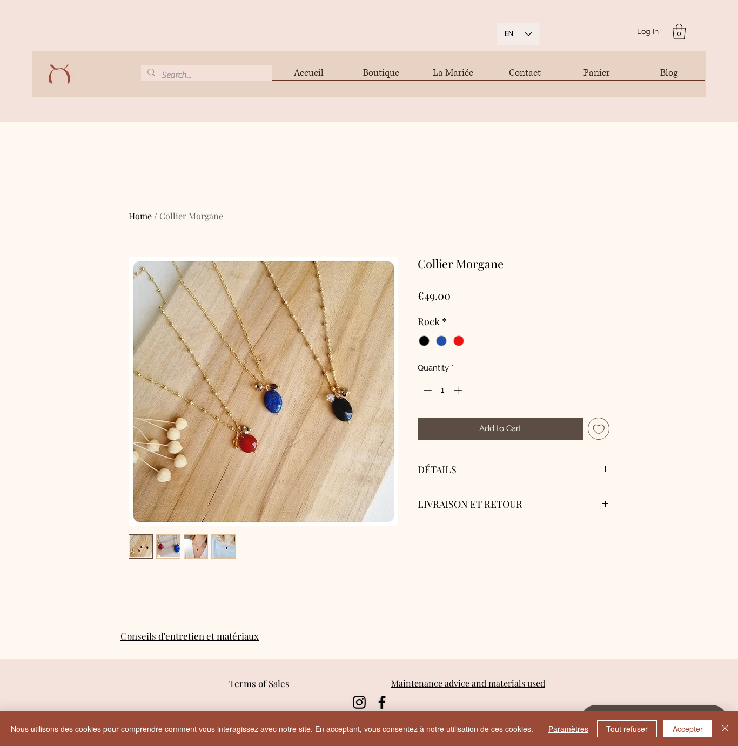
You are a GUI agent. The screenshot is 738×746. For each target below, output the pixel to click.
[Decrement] (426, 390)
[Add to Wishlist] (599, 429)
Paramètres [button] (568, 728)
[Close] (725, 728)
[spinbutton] (443, 390)
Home (140, 215)
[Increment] (459, 390)
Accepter (688, 728)
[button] (679, 31)
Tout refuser (627, 728)
